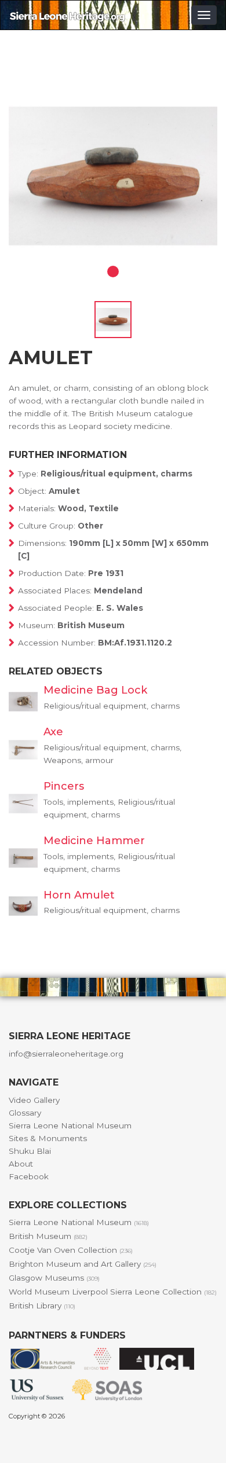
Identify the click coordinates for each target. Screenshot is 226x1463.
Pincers (63, 786)
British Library (42, 1305)
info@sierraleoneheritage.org (66, 1053)
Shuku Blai (30, 1151)
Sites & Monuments (48, 1138)
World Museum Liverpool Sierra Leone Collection (113, 1291)
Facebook (29, 1176)
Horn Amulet (79, 895)
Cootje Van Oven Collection (71, 1250)
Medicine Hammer (94, 840)
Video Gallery (34, 1100)
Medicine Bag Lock (95, 690)
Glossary (25, 1112)
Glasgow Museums (54, 1277)
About (21, 1163)
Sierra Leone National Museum (70, 1125)
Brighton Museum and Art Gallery (82, 1263)
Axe (53, 731)
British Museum (48, 1236)
